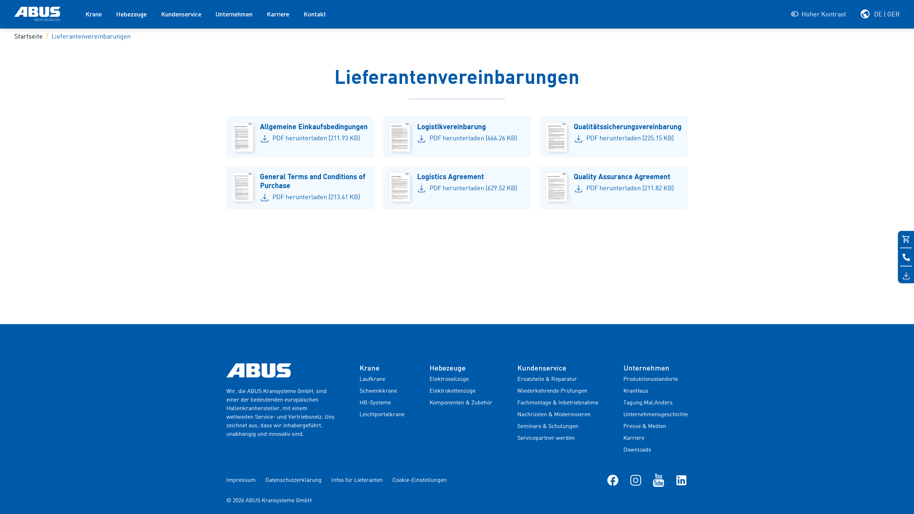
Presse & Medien (644, 426)
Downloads (637, 450)
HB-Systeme (375, 403)
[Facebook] (612, 480)
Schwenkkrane (378, 391)
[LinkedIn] (681, 480)
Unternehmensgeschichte (655, 415)
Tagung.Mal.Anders (648, 403)
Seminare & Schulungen (547, 426)
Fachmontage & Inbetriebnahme (557, 403)
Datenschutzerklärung (293, 480)
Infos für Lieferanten (357, 480)
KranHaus (635, 391)
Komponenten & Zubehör (461, 403)
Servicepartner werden (546, 438)
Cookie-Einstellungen (419, 480)
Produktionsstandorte (650, 379)
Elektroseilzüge (449, 379)
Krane (93, 14)
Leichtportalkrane (382, 415)
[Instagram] (635, 480)
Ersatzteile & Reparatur (547, 379)
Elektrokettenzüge (453, 391)
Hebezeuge (131, 14)
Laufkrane (372, 379)
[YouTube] (658, 480)
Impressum (241, 480)
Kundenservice (181, 14)
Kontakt (314, 14)
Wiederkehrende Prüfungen (552, 391)
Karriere (278, 14)
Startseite (28, 37)
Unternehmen (234, 14)
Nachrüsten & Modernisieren (554, 415)
